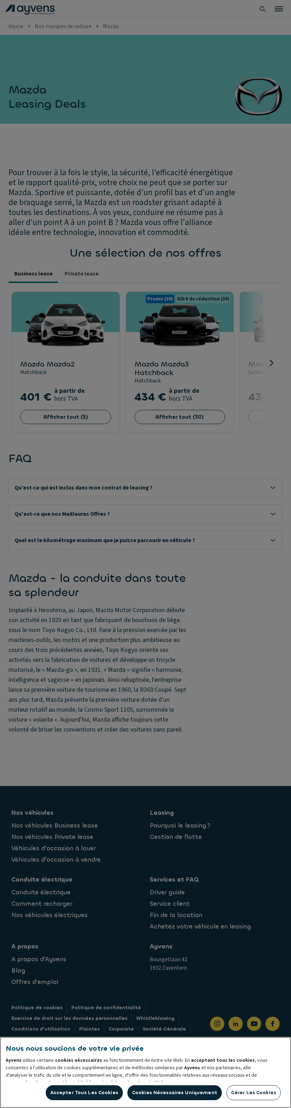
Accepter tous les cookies (84, 1093)
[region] (145, 1072)
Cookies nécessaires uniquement (174, 1093)
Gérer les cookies (253, 1093)
